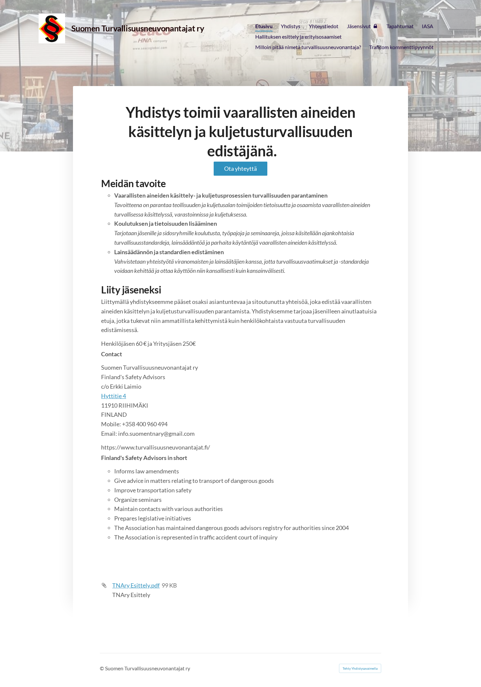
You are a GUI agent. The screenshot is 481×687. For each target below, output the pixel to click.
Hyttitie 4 (113, 395)
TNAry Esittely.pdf (136, 585)
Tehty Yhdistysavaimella (360, 668)
